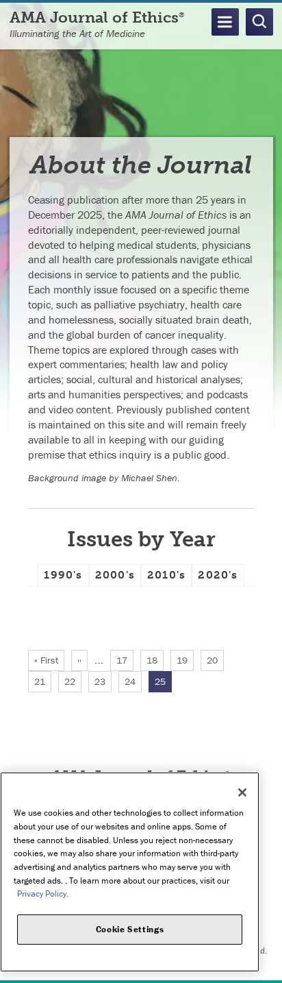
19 (185, 660)
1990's (63, 574)
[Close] (242, 792)
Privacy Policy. (42, 893)
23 (103, 681)
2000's (115, 574)
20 (215, 660)
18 (155, 660)
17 (124, 660)
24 (133, 681)
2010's (166, 574)
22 (72, 681)
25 (163, 683)
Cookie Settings (130, 929)
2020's (218, 574)
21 (42, 681)
